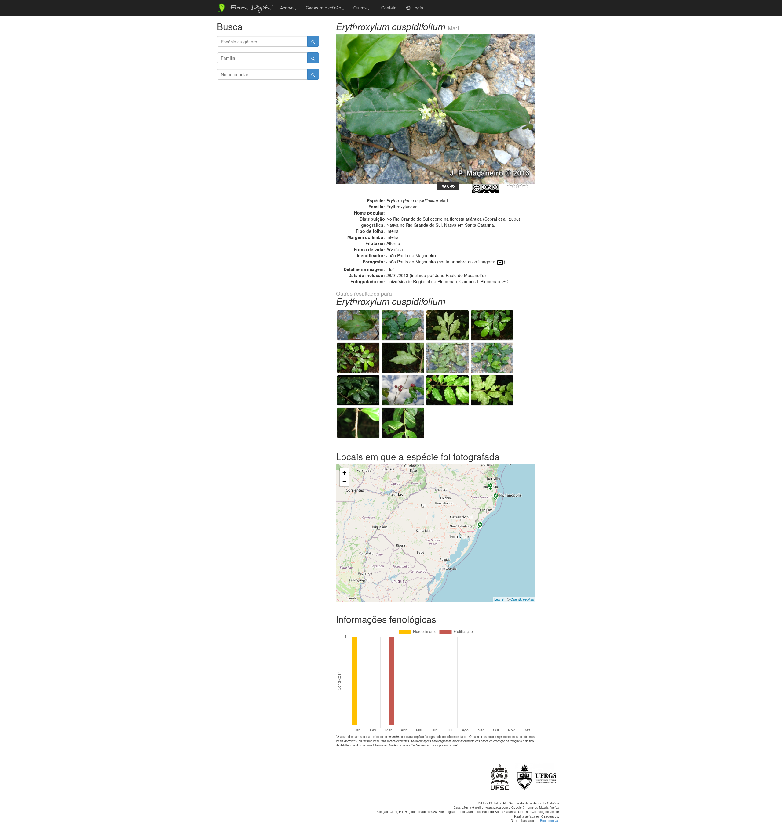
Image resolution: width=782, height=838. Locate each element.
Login (416, 8)
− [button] (344, 482)
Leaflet (499, 599)
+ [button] (344, 472)
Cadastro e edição (323, 8)
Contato (387, 8)
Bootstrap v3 (549, 820)
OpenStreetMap (522, 599)
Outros (360, 8)
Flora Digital (250, 9)
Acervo (287, 8)
